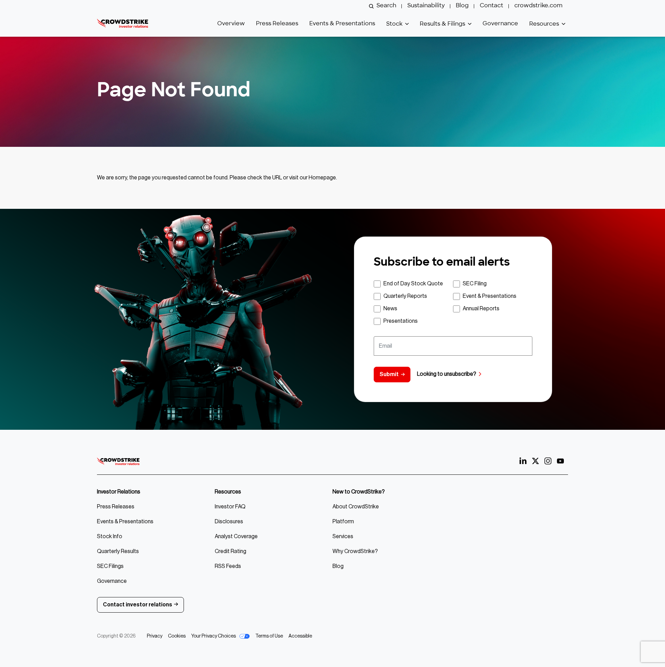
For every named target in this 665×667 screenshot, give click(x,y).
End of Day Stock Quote (413, 283)
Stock (394, 24)
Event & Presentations (489, 296)
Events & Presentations (342, 24)
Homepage (322, 177)
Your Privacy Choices (214, 636)
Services (342, 536)
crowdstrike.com (538, 6)
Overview (231, 24)
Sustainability (426, 6)
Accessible (300, 636)
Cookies (177, 636)
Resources (544, 24)
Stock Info (109, 536)
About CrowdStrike (355, 506)
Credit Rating (230, 551)
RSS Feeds (228, 566)
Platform (343, 521)
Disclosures (229, 521)
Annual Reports (481, 308)
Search (386, 6)
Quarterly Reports (405, 296)
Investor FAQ (230, 506)
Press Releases (277, 24)
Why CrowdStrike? (355, 551)
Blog (462, 6)
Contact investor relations (137, 604)
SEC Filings (110, 566)
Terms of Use (269, 636)
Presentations (400, 321)
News (390, 308)
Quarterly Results (118, 551)
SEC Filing (475, 283)
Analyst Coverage (236, 536)
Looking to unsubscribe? (446, 374)
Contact (491, 6)
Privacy (154, 636)
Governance (500, 24)
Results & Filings (442, 24)
